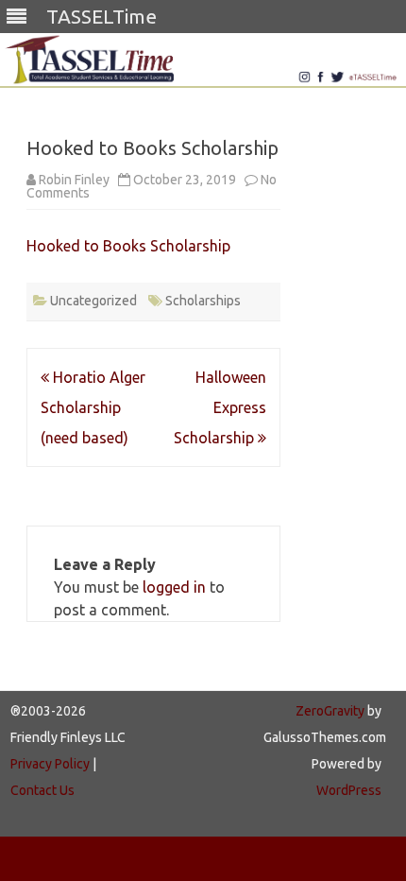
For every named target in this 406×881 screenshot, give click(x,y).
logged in (174, 587)
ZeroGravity (330, 710)
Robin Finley (74, 179)
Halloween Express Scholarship (220, 407)
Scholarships (203, 300)
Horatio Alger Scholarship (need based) (93, 407)
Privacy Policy (50, 763)
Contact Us (42, 790)
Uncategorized (93, 300)
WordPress (348, 790)
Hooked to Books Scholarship (128, 245)
